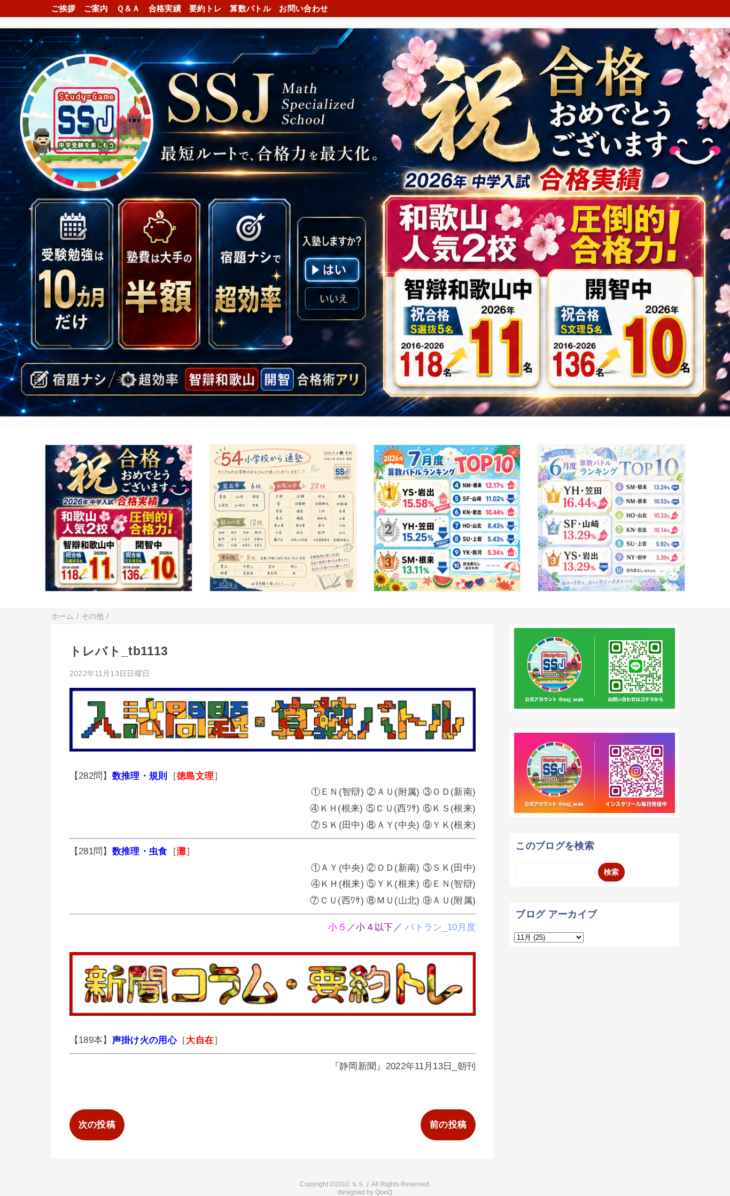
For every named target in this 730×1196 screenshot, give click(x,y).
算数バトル (250, 8)
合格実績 (165, 8)
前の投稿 (448, 1125)
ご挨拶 (63, 8)
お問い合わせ (303, 8)
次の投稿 (97, 1125)
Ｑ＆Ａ (129, 8)
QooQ (383, 1192)
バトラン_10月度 (440, 927)
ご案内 (96, 8)
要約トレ (205, 8)
